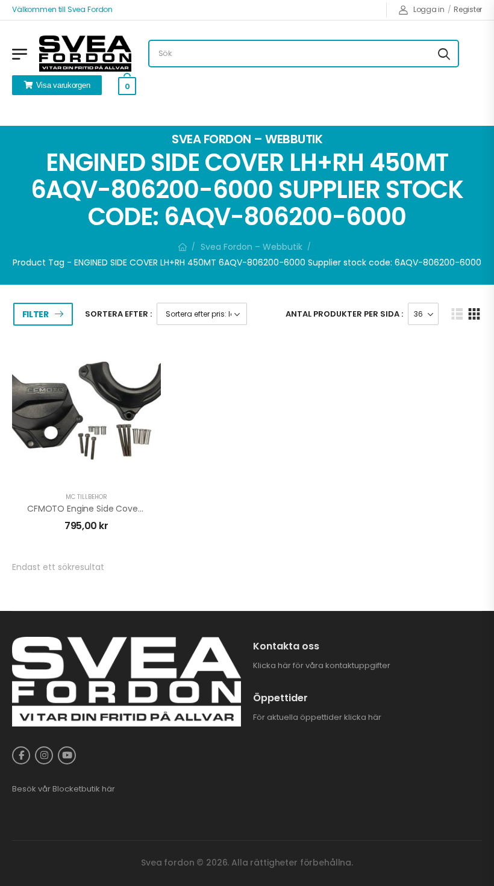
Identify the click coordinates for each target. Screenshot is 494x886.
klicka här (362, 717)
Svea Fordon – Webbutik (251, 247)
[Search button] (444, 53)
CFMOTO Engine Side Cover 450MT (99, 509)
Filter (35, 314)
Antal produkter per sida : (344, 314)
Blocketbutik (76, 789)
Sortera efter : (118, 314)
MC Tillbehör (86, 496)
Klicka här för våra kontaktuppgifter (321, 665)
